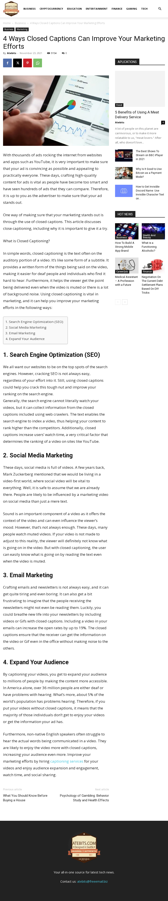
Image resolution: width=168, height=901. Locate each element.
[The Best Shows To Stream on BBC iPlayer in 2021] (124, 155)
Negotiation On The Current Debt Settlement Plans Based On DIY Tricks (152, 284)
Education (74, 8)
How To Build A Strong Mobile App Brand (124, 246)
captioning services (66, 761)
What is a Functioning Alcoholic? (149, 246)
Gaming (131, 8)
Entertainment (97, 8)
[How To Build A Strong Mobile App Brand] (126, 231)
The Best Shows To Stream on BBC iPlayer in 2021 (149, 155)
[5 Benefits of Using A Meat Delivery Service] (140, 89)
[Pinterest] (27, 63)
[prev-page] (118, 302)
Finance (117, 8)
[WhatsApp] (37, 63)
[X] (17, 63)
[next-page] (125, 302)
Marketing (22, 29)
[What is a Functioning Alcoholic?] (153, 231)
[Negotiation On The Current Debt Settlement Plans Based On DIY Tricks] (153, 266)
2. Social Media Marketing (25, 327)
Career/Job (122, 271)
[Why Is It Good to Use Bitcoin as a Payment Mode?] (124, 173)
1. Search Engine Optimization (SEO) (34, 321)
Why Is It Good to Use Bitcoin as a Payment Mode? (149, 172)
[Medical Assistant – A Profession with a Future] (126, 266)
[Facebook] (7, 63)
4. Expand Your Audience (25, 338)
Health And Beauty (149, 236)
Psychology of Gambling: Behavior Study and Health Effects (84, 798)
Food (119, 104)
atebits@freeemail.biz (92, 881)
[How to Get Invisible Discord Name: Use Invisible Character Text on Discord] (124, 191)
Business (29, 8)
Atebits (11, 53)
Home (7, 23)
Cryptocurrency (51, 8)
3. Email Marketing (20, 333)
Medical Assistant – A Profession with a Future (126, 280)
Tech (144, 8)
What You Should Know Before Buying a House (25, 798)
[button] (159, 9)
